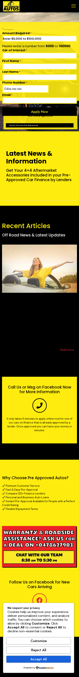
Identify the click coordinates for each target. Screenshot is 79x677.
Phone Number (14, 83)
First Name (11, 61)
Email (7, 95)
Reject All (38, 650)
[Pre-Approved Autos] (11, 6)
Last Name (11, 72)
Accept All (38, 659)
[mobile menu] (73, 6)
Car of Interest (14, 50)
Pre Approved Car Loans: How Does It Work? (36, 308)
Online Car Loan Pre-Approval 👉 (23, 125)
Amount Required (16, 33)
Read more (67, 350)
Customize (39, 640)
